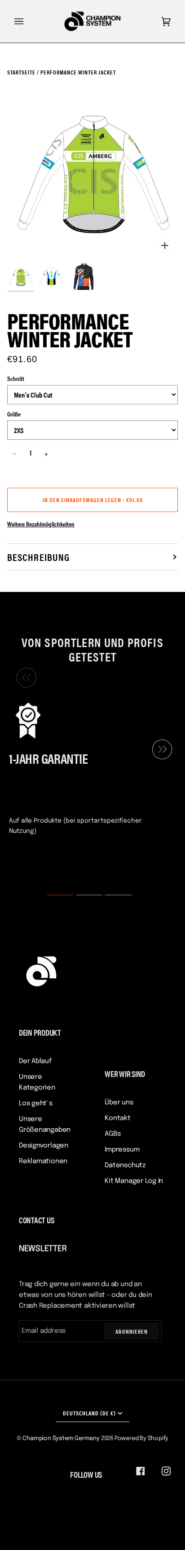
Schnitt (15, 378)
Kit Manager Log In (134, 1181)
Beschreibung (38, 557)
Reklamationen (43, 1161)
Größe (14, 413)
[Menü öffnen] (27, 21)
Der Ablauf (35, 1061)
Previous (24, 678)
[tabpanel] (89, 768)
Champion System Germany (61, 1438)
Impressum (122, 1149)
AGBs (112, 1134)
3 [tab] (112, 895)
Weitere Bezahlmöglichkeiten (41, 523)
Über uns (119, 1102)
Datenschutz (125, 1165)
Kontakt (117, 1118)
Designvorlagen (43, 1145)
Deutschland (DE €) (89, 1413)
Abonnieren (131, 1331)
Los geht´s (36, 1103)
